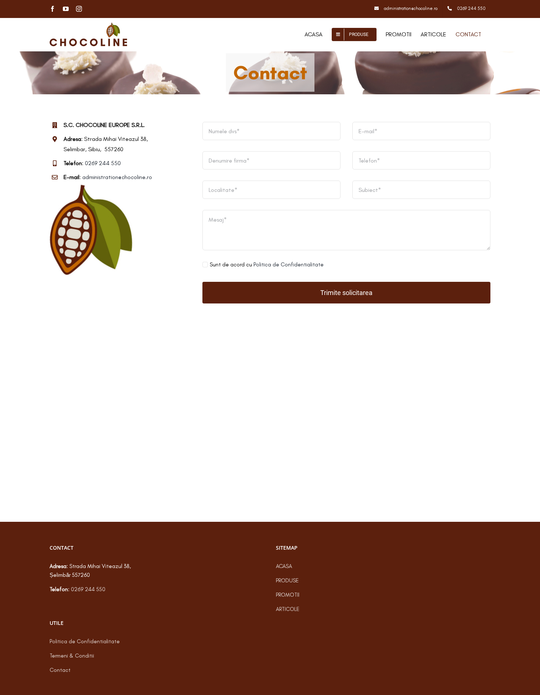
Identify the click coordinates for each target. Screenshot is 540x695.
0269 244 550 (103, 163)
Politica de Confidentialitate (288, 264)
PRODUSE (287, 580)
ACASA (284, 566)
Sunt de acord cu (267, 264)
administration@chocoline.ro (117, 177)
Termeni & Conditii (72, 655)
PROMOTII (287, 595)
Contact (60, 670)
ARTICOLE (287, 609)
